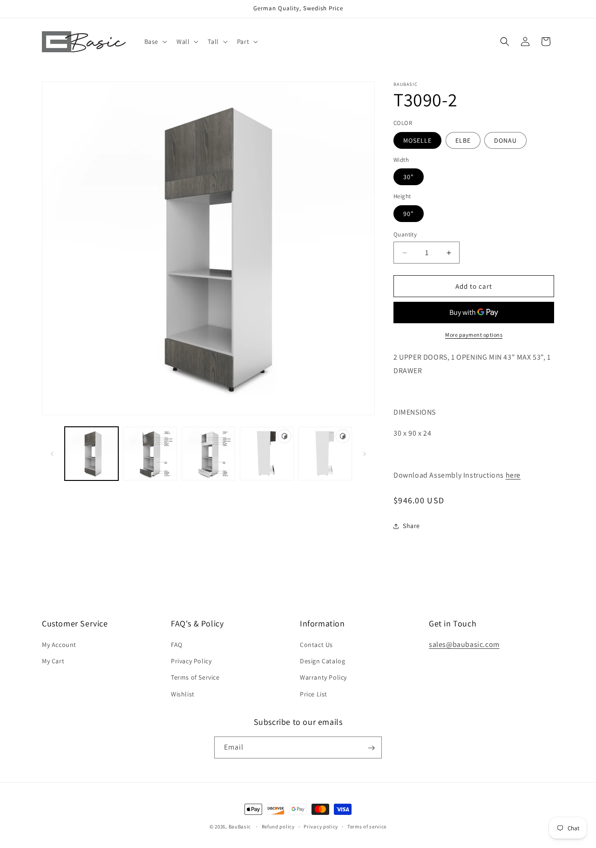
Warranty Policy (323, 678)
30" (408, 177)
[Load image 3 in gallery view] (149, 453)
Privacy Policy (191, 661)
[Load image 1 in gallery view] (91, 453)
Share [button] (411, 525)
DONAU (505, 140)
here (513, 475)
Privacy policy (321, 826)
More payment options (473, 334)
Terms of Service (195, 678)
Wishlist (183, 694)
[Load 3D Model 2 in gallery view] (325, 453)
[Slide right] (364, 454)
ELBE (463, 140)
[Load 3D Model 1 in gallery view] (266, 453)
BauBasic (240, 826)
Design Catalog (322, 661)
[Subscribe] (371, 748)
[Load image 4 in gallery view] (208, 453)
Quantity (405, 234)
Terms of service (366, 826)
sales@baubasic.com (464, 644)
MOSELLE (417, 140)
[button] (155, 41)
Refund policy (278, 826)
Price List (313, 694)
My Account (59, 644)
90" (408, 213)
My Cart (53, 661)
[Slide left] (52, 454)
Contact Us (316, 644)
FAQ (177, 644)
